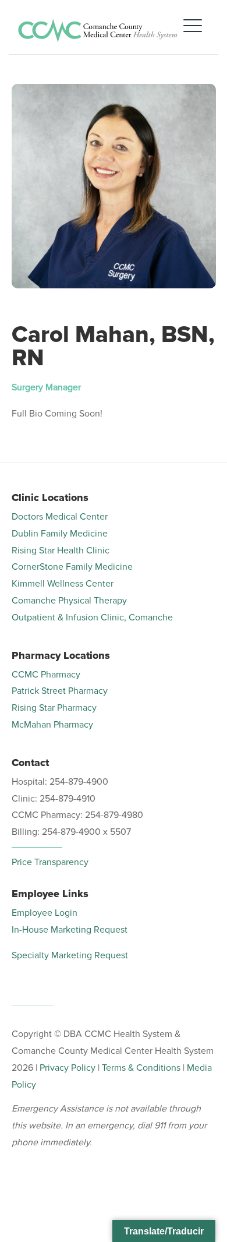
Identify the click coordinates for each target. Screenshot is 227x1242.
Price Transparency (50, 862)
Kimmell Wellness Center (63, 584)
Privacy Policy (67, 1068)
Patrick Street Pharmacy (60, 691)
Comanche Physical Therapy (69, 600)
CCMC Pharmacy (46, 674)
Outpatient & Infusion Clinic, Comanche (92, 617)
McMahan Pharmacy (52, 725)
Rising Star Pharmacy (54, 708)
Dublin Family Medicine (60, 533)
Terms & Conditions (141, 1068)
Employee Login (44, 913)
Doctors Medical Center (60, 517)
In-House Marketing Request (69, 930)
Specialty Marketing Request (70, 955)
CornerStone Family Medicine (72, 567)
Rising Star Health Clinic (60, 550)
